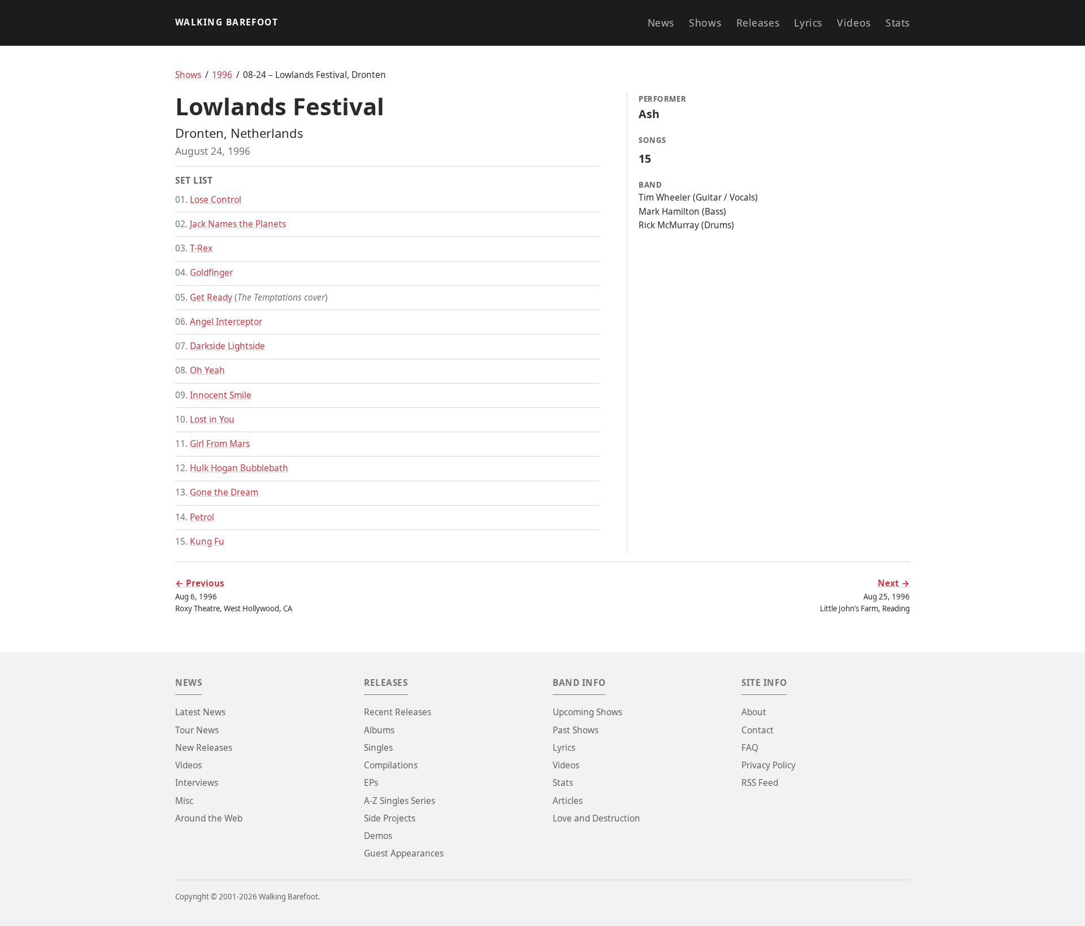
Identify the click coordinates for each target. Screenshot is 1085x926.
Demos (378, 836)
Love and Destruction (596, 818)
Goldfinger (211, 273)
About (753, 712)
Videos (853, 22)
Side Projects (389, 818)
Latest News (200, 712)
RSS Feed (759, 783)
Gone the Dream (224, 492)
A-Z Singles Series (399, 801)
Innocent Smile (220, 395)
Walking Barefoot (226, 22)
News (661, 22)
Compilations (391, 765)
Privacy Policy (768, 765)
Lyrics (808, 22)
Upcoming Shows (587, 712)
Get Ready (211, 297)
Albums (379, 730)
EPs (371, 783)
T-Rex (201, 248)
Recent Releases (397, 712)
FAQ (749, 748)
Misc (184, 801)
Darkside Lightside (227, 346)
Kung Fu (207, 541)
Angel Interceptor (226, 322)
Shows (705, 22)
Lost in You (212, 419)
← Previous (199, 583)
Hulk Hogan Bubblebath (239, 468)
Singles (378, 748)
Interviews (196, 783)
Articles (568, 801)
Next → (894, 583)
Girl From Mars (220, 444)
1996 (222, 75)
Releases (758, 22)
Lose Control (215, 200)
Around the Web (208, 818)
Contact (757, 730)
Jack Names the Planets (238, 224)
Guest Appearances (404, 853)
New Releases (203, 748)
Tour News (197, 730)
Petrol (202, 517)
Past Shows (575, 730)
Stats (898, 22)
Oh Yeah (207, 370)
